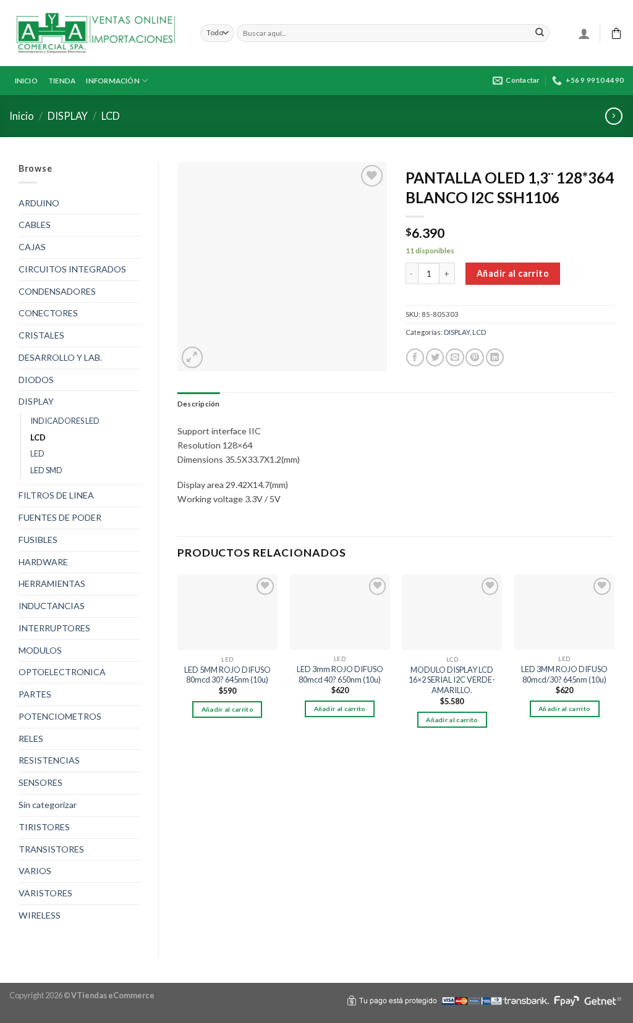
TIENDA (61, 81)
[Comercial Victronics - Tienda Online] (95, 33)
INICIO (26, 81)
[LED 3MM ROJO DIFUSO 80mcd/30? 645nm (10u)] (564, 612)
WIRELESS (40, 915)
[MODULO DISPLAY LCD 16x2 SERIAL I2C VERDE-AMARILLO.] (452, 612)
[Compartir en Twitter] (435, 357)
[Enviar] (539, 32)
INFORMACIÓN (113, 81)
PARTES (35, 694)
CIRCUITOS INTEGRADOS (72, 269)
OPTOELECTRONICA (62, 672)
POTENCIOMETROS (60, 716)
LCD (110, 116)
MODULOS (40, 650)
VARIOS (35, 870)
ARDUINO (39, 203)
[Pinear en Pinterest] (474, 357)
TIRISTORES (44, 827)
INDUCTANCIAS (52, 605)
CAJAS (32, 247)
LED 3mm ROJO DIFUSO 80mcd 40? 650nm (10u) (340, 674)
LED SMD (46, 470)
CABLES (35, 224)
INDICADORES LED (65, 421)
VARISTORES (45, 893)
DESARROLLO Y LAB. (60, 357)
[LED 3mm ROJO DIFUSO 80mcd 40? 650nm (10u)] (340, 612)
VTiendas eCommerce (113, 995)
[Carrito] (616, 33)
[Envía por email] (455, 357)
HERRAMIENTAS (52, 583)
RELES (31, 738)
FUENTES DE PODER (60, 517)
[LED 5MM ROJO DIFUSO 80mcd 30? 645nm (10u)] (227, 612)
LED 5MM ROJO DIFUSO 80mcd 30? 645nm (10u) (227, 675)
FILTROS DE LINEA (56, 495)
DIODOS (36, 379)
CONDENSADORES (57, 291)
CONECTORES (48, 313)
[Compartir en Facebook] (415, 357)
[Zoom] (192, 357)
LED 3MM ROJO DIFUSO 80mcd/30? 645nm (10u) (564, 674)
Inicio (21, 116)
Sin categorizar (48, 804)
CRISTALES (41, 335)
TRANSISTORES (51, 849)
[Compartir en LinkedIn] (495, 357)
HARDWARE (43, 562)
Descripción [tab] (198, 404)
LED (37, 453)
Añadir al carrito (513, 273)
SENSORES (40, 782)
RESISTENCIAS (49, 760)
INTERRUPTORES (54, 628)
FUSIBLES (38, 539)
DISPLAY (68, 116)
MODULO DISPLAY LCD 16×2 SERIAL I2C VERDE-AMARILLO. (452, 680)
